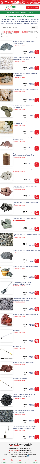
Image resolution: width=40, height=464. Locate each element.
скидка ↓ (36, 37)
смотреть (31, 12)
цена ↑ (25, 37)
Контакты (36, 462)
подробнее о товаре (19, 45)
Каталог (12, 462)
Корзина (19, 462)
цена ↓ (31, 37)
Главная (3, 462)
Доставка (28, 462)
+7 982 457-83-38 (14, 450)
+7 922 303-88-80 (14, 446)
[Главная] (10, 6)
